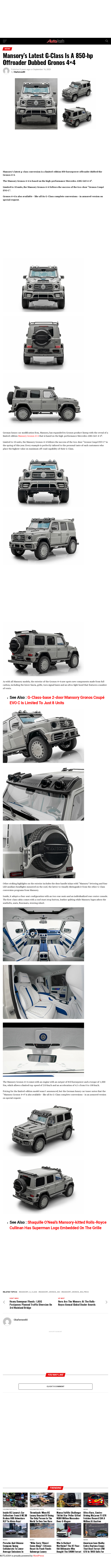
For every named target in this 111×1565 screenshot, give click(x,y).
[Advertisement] (55, 19)
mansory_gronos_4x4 (50, 1292)
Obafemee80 (19, 72)
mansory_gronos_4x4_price (75, 1292)
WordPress (38, 1555)
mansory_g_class (28, 1292)
